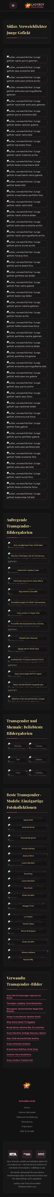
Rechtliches (27, 1122)
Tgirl (18, 759)
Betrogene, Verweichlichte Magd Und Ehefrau (25, 1010)
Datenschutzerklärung (27, 1117)
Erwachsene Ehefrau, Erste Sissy (22, 1049)
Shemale (17, 746)
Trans (17, 773)
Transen (38, 746)
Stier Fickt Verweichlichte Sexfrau (23, 1038)
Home (27, 1107)
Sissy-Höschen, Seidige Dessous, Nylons (26, 1033)
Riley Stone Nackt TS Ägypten (21, 1022)
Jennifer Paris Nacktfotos (19, 1054)
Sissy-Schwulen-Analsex (18, 1044)
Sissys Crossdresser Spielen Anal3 (23, 1017)
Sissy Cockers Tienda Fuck (20, 1060)
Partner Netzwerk (26, 1112)
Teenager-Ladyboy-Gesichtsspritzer (24, 1003)
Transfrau (39, 773)
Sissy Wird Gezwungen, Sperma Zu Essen (24, 996)
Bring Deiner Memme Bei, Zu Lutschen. (26, 1027)
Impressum (27, 1126)
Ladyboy (38, 759)
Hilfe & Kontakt (27, 1131)
